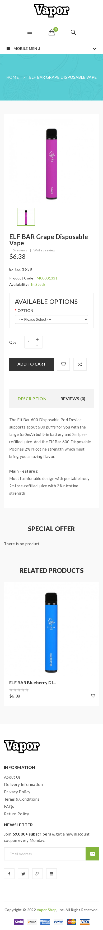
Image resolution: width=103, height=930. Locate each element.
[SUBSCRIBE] (92, 853)
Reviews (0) (72, 398)
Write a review (44, 250)
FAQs (9, 806)
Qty (12, 342)
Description (32, 398)
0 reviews (20, 250)
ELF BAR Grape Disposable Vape (63, 77)
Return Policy (16, 813)
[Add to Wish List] (63, 364)
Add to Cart (31, 363)
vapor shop (47, 909)
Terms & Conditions (21, 799)
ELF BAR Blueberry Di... (32, 682)
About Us (12, 777)
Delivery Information (23, 784)
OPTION (25, 310)
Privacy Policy (17, 791)
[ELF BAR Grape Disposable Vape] (26, 216)
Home (12, 77)
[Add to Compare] (80, 364)
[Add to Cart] (10, 588)
